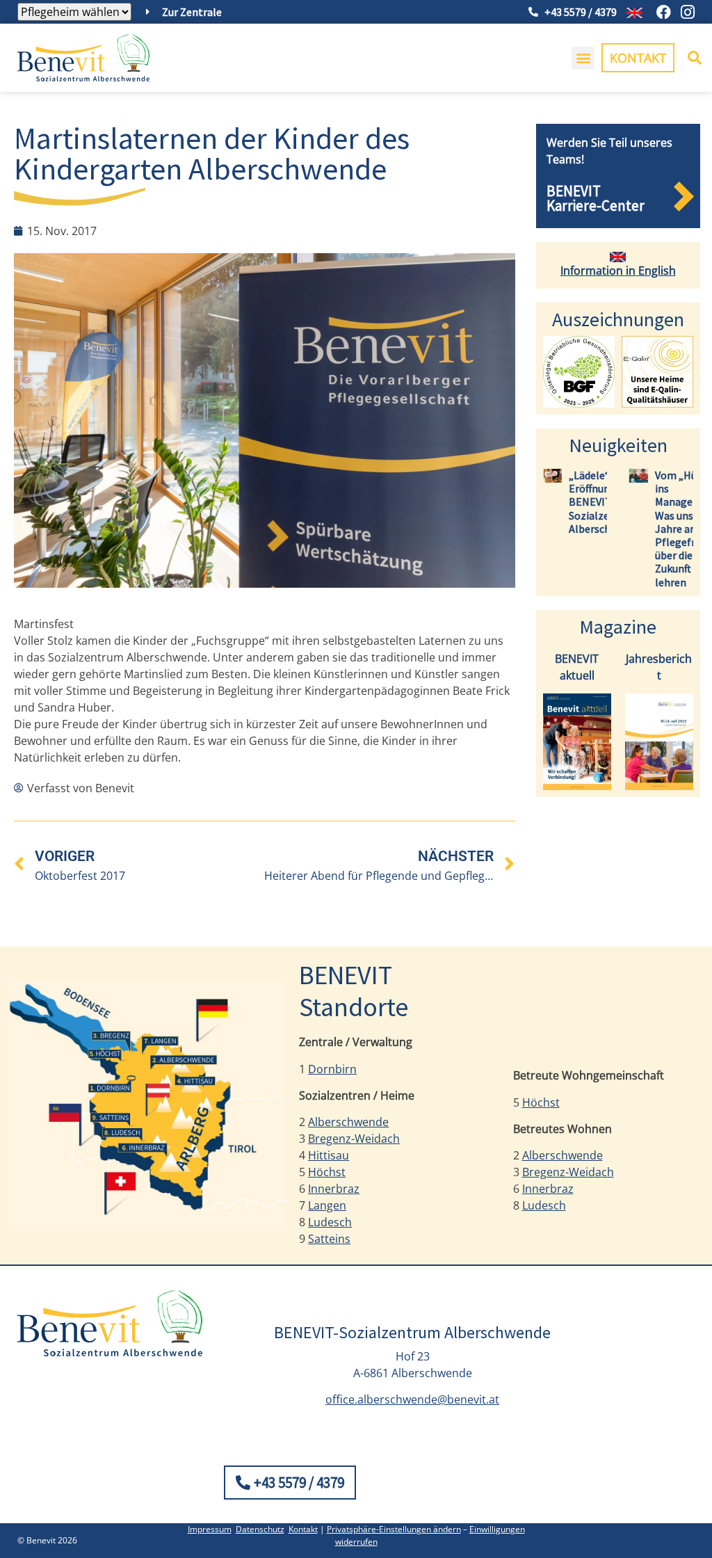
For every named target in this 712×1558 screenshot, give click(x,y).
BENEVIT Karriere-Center (596, 198)
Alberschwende (348, 1122)
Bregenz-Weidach (354, 1138)
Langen (327, 1205)
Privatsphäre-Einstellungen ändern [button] (394, 1529)
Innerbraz (333, 1188)
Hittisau (328, 1155)
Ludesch (330, 1222)
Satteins (329, 1238)
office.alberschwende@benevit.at (412, 1399)
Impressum (210, 1529)
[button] (583, 58)
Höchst (327, 1172)
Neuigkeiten (618, 445)
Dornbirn (332, 1069)
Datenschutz (260, 1529)
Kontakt (303, 1529)
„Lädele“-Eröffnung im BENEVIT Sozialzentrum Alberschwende (605, 502)
